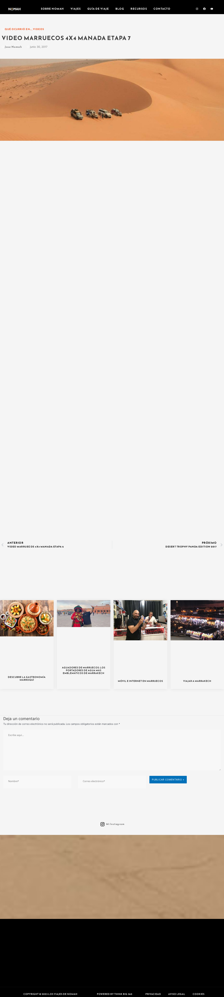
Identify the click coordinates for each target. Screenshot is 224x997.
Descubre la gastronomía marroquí (27, 678)
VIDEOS (38, 29)
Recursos (139, 9)
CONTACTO (161, 9)
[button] (50, 994)
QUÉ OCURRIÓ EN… (18, 29)
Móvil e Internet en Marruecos (140, 681)
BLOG (119, 9)
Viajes (76, 9)
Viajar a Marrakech (197, 681)
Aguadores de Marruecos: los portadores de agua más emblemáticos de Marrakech (83, 670)
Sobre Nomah (52, 9)
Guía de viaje (98, 9)
